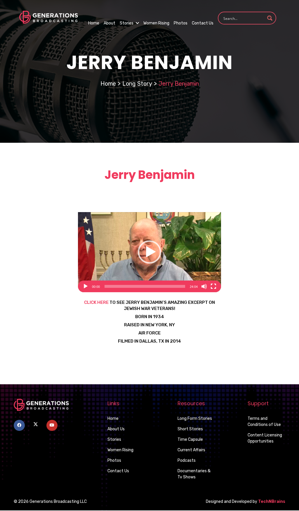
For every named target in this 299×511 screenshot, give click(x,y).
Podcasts (187, 460)
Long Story (137, 83)
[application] (149, 252)
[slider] (145, 286)
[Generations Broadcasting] (48, 16)
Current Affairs (191, 449)
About (109, 23)
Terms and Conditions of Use (264, 421)
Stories (127, 23)
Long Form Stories (195, 418)
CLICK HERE (96, 302)
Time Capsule (190, 439)
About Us (116, 429)
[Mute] (204, 286)
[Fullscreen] (213, 286)
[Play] (85, 286)
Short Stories (190, 429)
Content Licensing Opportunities (265, 438)
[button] (149, 252)
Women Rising (156, 23)
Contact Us (202, 23)
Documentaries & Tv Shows (194, 474)
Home (93, 23)
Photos (180, 23)
